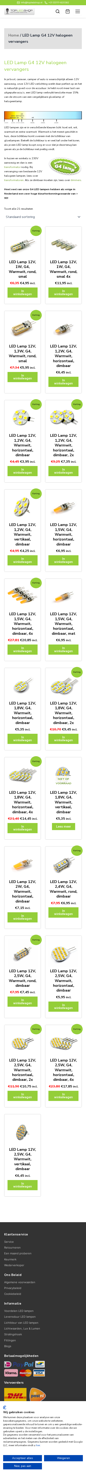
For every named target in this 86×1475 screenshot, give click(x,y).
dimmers (76, 180)
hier (38, 1445)
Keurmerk (10, 1259)
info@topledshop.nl (31, 2)
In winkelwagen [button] (22, 292)
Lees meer (63, 826)
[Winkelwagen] (67, 11)
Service (9, 1241)
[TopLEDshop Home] (19, 11)
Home (13, 35)
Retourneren (12, 1247)
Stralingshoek (13, 1334)
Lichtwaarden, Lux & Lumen (22, 1328)
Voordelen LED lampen (19, 1310)
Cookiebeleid (12, 1293)
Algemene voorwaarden (19, 1282)
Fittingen (10, 1340)
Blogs (7, 1346)
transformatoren (14, 180)
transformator (12, 167)
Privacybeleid (12, 1288)
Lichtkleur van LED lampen (21, 1322)
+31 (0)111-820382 (58, 2)
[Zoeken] (57, 11)
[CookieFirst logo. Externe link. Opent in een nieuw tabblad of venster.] (4, 1407)
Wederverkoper (14, 1265)
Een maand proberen (18, 1253)
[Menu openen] (77, 11)
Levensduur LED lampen (20, 1316)
